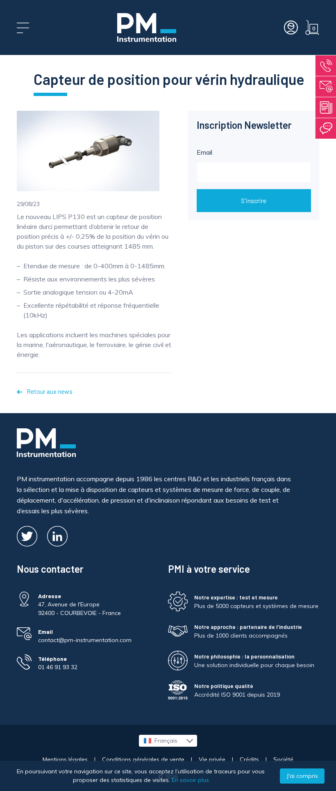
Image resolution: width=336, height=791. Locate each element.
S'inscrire (253, 200)
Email (204, 152)
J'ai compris (302, 776)
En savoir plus (190, 780)
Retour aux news (49, 391)
